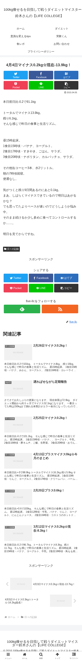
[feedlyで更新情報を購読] (22, 309)
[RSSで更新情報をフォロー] (60, 309)
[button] (74, 442)
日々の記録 (13, 249)
